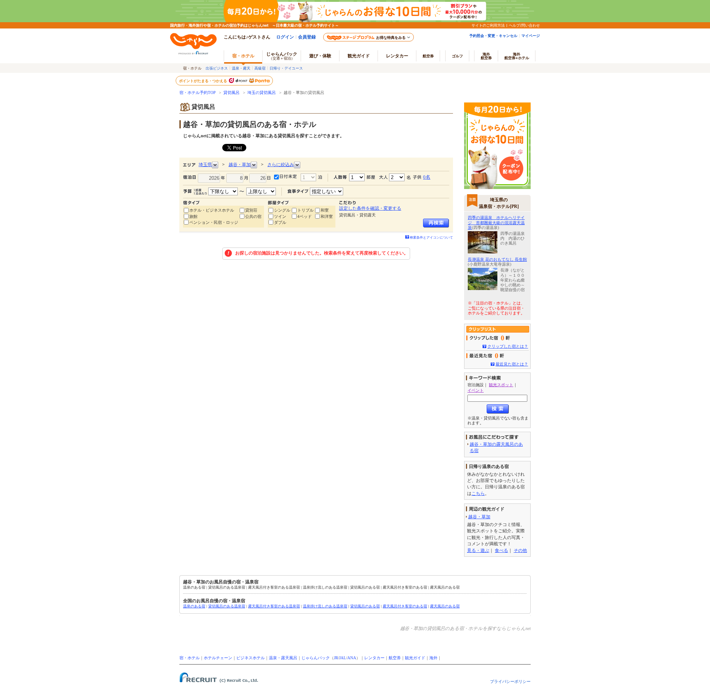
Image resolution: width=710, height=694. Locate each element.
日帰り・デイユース (286, 68)
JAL (342, 658)
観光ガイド (415, 658)
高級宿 (260, 68)
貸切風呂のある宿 (365, 606)
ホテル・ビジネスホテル (211, 210)
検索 (498, 409)
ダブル (280, 222)
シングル (282, 210)
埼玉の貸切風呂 (261, 93)
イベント (475, 390)
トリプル (305, 210)
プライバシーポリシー (510, 681)
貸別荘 (251, 210)
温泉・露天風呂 (283, 658)
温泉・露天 (241, 68)
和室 (325, 210)
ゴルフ (457, 56)
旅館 (193, 216)
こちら (478, 493)
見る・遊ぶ (478, 550)
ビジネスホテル (250, 658)
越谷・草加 (479, 516)
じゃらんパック (281, 55)
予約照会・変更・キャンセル (493, 35)
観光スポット (501, 385)
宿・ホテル (189, 658)
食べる (501, 550)
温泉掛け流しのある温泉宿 (325, 606)
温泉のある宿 (194, 606)
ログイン (285, 37)
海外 (486, 56)
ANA (351, 658)
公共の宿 (253, 216)
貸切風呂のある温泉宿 (226, 606)
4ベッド (304, 216)
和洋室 (327, 216)
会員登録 (307, 37)
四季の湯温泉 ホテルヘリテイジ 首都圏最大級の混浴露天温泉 (496, 222)
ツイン (280, 216)
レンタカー (397, 55)
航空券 (428, 56)
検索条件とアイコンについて (431, 237)
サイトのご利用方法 (488, 25)
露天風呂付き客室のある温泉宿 (274, 606)
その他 (520, 550)
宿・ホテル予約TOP (197, 93)
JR (336, 658)
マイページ (530, 35)
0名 (426, 177)
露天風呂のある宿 (445, 606)
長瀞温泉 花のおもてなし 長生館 (497, 259)
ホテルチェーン (218, 658)
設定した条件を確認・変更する (370, 208)
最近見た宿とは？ (512, 364)
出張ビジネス (217, 68)
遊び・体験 (320, 55)
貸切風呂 (231, 93)
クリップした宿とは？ (507, 346)
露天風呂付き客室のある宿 (405, 606)
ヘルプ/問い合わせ (524, 25)
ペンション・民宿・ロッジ (213, 222)
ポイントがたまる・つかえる (203, 80)
